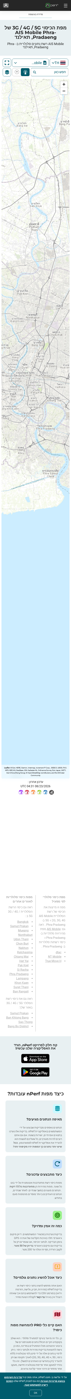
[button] (64, 84)
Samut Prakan (19, 926)
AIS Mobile (54, 929)
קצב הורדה (17, 72)
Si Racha (23, 969)
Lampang (22, 978)
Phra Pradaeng (19, 974)
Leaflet (6, 768)
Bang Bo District (18, 1026)
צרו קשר (40, 1297)
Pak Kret (23, 965)
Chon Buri (22, 943)
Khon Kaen (22, 983)
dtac (58, 952)
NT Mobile (54, 956)
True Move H (53, 961)
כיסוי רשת (25, 72)
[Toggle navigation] (65, 5)
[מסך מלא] (7, 63)
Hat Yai (24, 961)
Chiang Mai (21, 956)
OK (35, 1392)
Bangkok (23, 922)
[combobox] (59, 63)
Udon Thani (21, 939)
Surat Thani (21, 987)
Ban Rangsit (21, 991)
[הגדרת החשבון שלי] (6, 5)
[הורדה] (35, 1058)
